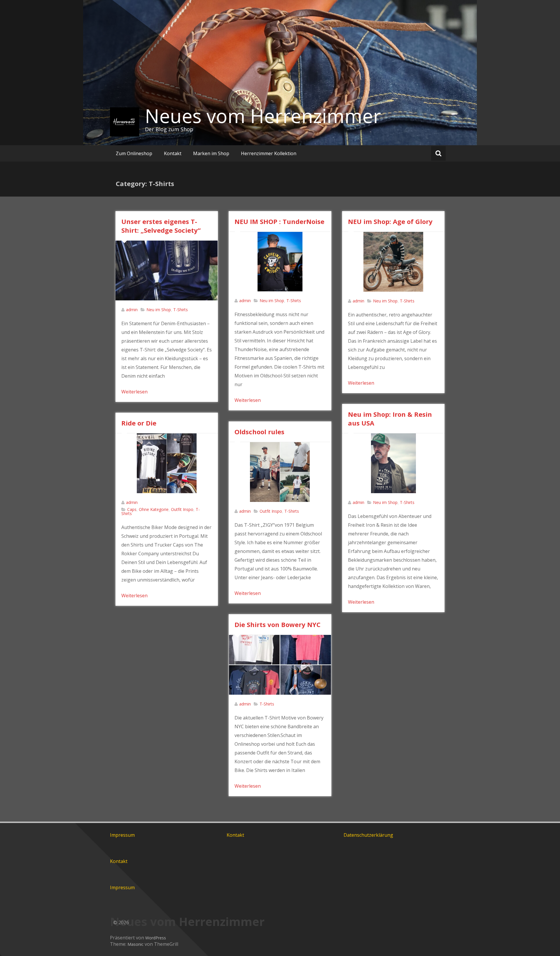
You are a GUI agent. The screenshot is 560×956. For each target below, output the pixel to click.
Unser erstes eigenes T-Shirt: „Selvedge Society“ (161, 225)
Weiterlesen (134, 391)
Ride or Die (138, 423)
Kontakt (172, 153)
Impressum (122, 835)
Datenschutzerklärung (368, 835)
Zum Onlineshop (134, 153)
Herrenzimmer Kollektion (268, 153)
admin (132, 309)
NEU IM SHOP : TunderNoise (279, 221)
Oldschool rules (259, 431)
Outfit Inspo (182, 509)
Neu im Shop (158, 309)
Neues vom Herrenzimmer (263, 116)
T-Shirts (180, 309)
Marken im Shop (211, 153)
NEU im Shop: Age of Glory (390, 221)
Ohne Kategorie (154, 509)
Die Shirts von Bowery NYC (278, 624)
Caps (131, 509)
